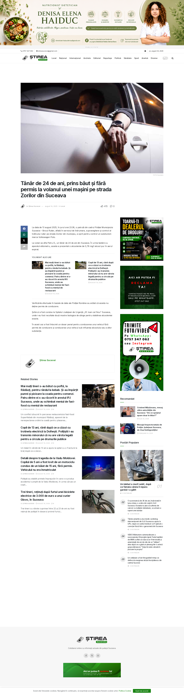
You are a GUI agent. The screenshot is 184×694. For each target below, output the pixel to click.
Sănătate (128, 58)
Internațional (75, 58)
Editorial (97, 58)
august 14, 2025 (51, 206)
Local (54, 58)
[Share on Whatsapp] (24, 235)
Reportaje (107, 58)
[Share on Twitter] (24, 241)
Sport (136, 58)
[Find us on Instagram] (98, 655)
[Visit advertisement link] (92, 22)
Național (63, 58)
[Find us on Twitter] (92, 655)
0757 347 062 (27, 51)
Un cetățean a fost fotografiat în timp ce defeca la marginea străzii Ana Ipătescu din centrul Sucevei (145, 560)
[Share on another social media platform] (24, 247)
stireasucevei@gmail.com (47, 51)
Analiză (145, 58)
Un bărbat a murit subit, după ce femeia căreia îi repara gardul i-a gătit (135, 487)
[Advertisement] (92, 72)
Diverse (154, 58)
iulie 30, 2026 (143, 419)
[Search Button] (172, 58)
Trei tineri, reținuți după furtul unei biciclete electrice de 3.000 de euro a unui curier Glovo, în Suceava (48, 495)
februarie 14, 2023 (145, 433)
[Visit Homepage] (35, 58)
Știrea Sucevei (34, 206)
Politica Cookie (125, 691)
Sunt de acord (141, 691)
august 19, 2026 (52, 294)
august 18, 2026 (43, 474)
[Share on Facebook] (24, 229)
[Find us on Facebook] (86, 655)
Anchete (87, 58)
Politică (118, 58)
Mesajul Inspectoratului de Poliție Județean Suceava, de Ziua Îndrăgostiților (149, 427)
